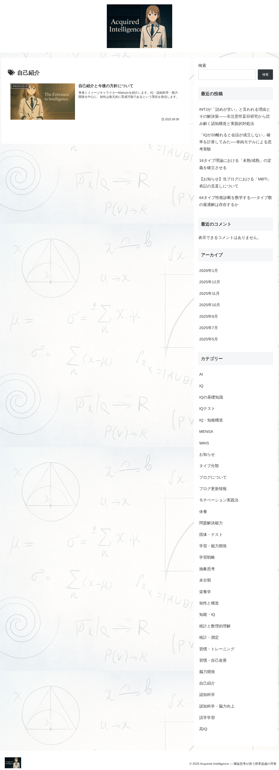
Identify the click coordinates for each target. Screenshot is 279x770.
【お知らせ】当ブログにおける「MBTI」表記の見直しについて (235, 182)
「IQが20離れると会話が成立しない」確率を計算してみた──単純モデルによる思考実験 (235, 142)
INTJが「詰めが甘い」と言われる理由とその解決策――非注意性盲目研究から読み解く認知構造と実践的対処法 (234, 116)
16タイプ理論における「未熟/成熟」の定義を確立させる (235, 164)
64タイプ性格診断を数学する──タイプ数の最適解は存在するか (235, 201)
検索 (202, 65)
